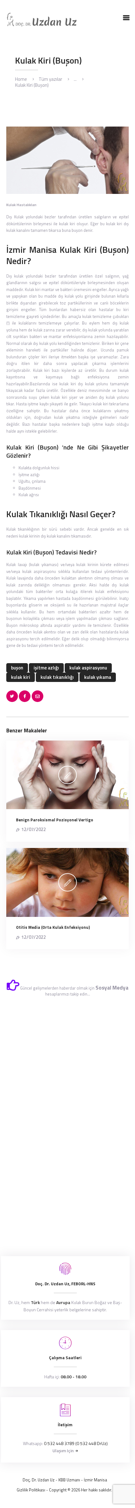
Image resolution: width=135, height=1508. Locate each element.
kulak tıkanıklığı (57, 677)
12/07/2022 (33, 829)
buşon (17, 667)
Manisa (100, 1480)
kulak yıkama (97, 677)
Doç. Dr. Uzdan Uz (39, 1480)
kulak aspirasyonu (88, 667)
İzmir (88, 1480)
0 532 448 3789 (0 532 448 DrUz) (76, 1443)
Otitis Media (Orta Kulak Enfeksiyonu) (53, 927)
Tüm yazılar (50, 79)
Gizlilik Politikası (31, 1490)
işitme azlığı (46, 667)
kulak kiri (20, 677)
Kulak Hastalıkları (21, 205)
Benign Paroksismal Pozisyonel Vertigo (54, 820)
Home (21, 79)
